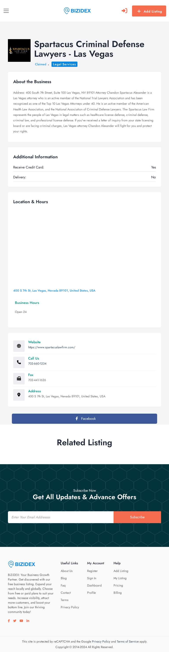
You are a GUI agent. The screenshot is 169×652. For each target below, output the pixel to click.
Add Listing (153, 11)
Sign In (91, 578)
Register (92, 571)
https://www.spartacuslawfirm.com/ (51, 347)
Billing (118, 592)
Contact (66, 592)
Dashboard (94, 585)
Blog (64, 578)
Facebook (88, 418)
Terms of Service (128, 641)
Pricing (118, 585)
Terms (64, 600)
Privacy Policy (70, 607)
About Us (67, 571)
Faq (63, 585)
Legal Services (64, 64)
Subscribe (137, 517)
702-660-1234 (37, 363)
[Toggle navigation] (6, 10)
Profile (91, 592)
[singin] (124, 11)
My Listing (120, 578)
